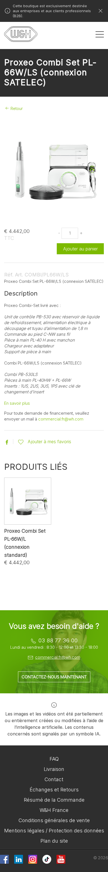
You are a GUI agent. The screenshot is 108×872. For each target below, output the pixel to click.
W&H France (54, 810)
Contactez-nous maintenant (54, 676)
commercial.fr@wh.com (60, 419)
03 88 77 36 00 (58, 640)
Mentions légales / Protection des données (54, 830)
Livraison (54, 769)
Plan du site (54, 841)
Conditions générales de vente (54, 820)
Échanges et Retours (54, 790)
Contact (54, 779)
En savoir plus (17, 403)
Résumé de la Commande (54, 800)
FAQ (54, 759)
